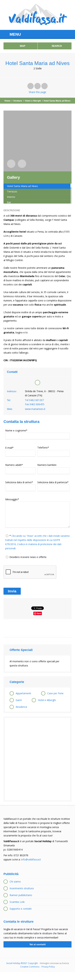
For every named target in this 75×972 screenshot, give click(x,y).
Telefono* (43, 447)
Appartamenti (23, 693)
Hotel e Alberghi (33, 101)
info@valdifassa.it (31, 859)
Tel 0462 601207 (34, 400)
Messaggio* (12, 499)
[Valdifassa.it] (37, 14)
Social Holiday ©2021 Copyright (22, 963)
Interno (11, 197)
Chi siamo (15, 881)
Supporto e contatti (21, 908)
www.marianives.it (35, 409)
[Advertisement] (37, 759)
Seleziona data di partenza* (53, 482)
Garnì (19, 700)
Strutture (17, 101)
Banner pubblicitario (21, 895)
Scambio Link (17, 902)
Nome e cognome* (16, 430)
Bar (9, 202)
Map (22, 45)
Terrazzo (12, 191)
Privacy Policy (48, 966)
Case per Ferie (55, 693)
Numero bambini (46, 465)
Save (39, 613)
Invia (12, 591)
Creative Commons (29, 966)
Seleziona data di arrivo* (19, 482)
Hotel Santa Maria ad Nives (22, 186)
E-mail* (9, 447)
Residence (21, 706)
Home (7, 101)
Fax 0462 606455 (34, 404)
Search (56, 45)
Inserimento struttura (22, 888)
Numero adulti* (14, 465)
